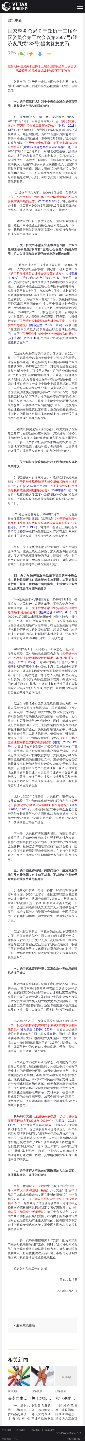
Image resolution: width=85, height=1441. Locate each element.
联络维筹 (50, 1430)
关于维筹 (6, 1430)
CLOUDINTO (76, 1439)
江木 (16, 1439)
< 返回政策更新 (24, 1325)
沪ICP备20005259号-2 (69, 1433)
